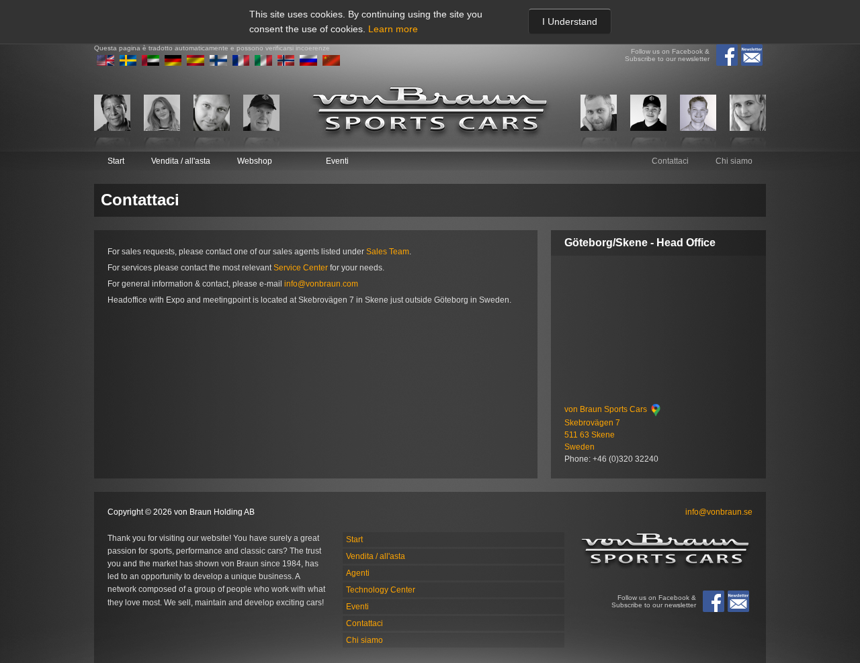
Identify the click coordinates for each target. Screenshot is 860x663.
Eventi (337, 161)
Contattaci (670, 161)
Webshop (254, 161)
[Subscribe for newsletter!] (752, 55)
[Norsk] (286, 63)
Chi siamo (734, 161)
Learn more (393, 28)
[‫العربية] (150, 63)
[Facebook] (727, 55)
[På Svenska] (128, 63)
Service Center (300, 267)
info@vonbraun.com (321, 284)
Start (116, 161)
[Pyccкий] (308, 63)
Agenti (358, 573)
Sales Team (387, 251)
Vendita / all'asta (180, 161)
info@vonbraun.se (718, 512)
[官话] (331, 63)
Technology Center (380, 590)
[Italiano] (263, 63)
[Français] (241, 63)
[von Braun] (430, 112)
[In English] (105, 63)
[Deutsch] (173, 63)
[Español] (195, 63)
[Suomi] (218, 63)
